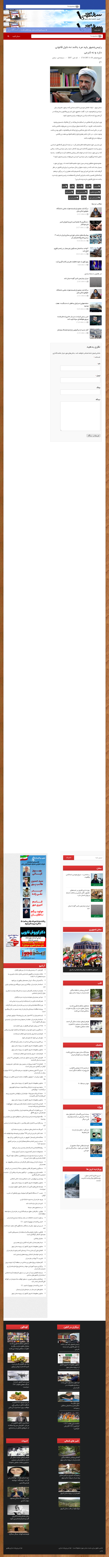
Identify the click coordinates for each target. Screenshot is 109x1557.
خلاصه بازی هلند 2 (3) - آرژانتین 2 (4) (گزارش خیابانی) (71, 1425)
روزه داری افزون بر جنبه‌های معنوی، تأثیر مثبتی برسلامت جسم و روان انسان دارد (78, 892)
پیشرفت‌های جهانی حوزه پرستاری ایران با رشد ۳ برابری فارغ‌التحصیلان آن (71, 236)
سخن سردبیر (97, 884)
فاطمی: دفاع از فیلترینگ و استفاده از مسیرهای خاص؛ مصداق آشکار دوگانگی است (26, 1233)
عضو (64, 186)
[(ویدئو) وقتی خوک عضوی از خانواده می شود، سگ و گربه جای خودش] (96, 1149)
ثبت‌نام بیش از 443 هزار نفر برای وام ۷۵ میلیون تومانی (25, 1015)
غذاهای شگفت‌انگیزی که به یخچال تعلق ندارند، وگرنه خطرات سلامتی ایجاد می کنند (77, 1008)
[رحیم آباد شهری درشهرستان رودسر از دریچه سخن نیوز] (69, 1469)
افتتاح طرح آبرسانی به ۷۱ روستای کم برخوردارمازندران (25, 1250)
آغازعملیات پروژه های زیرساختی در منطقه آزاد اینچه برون (24, 1262)
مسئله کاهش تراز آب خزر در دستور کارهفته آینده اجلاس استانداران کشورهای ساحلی (25, 1274)
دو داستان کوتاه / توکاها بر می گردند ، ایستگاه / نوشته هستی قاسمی (18, 1480)
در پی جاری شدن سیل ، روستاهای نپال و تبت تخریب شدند (40, 29)
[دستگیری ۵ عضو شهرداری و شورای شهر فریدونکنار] (96, 226)
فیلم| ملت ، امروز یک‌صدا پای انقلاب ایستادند (28, 1053)
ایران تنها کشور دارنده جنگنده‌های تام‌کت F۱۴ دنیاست (21, 1384)
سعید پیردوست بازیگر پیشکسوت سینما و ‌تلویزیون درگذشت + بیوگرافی (27, 1088)
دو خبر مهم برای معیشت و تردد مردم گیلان (28, 997)
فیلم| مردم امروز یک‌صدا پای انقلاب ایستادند (28, 1033)
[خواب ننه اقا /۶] (96, 1087)
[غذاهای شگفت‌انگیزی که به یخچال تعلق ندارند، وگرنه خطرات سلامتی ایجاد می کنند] (96, 1010)
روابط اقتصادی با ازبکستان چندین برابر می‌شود (27, 1147)
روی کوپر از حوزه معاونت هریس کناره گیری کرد (72, 261)
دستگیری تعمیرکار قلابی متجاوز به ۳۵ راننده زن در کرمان (24, 1168)
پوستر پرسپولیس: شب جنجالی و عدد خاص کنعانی (26, 1178)
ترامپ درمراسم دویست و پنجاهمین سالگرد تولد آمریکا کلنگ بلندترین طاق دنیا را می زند (26, 1157)
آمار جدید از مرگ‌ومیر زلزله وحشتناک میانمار (72, 330)
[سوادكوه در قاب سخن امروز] (69, 1502)
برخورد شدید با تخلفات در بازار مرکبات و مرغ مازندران (25, 1217)
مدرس (96, 186)
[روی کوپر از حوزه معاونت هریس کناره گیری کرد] (96, 265)
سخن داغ (97, 916)
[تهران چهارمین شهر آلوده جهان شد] (96, 282)
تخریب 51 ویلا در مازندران (34, 1258)
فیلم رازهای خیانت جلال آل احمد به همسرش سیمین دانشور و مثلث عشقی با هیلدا (77, 1024)
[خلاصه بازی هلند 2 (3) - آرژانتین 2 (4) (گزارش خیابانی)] (68, 1417)
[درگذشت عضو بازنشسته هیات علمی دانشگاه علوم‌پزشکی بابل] (96, 212)
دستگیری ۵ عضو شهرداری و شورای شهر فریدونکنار (74, 223)
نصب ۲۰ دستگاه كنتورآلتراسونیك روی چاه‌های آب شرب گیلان (26, 1194)
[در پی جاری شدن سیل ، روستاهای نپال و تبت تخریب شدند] (72, 1197)
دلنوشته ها (96, 1139)
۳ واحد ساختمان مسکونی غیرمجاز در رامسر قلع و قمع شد (71, 249)
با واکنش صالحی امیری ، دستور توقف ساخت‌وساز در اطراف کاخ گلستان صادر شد (25, 1280)
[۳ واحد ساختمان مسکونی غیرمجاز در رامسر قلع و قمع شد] (96, 252)
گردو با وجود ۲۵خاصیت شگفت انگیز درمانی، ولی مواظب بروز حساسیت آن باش (18, 1404)
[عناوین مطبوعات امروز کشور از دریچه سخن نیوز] (68, 1358)
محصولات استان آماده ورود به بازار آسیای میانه (27, 1151)
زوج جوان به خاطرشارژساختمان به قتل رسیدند (70, 1405)
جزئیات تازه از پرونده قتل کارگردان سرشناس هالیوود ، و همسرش (25, 1163)
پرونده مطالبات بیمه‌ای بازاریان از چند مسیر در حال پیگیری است (25, 1010)
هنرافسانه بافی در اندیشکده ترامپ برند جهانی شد (26, 1001)
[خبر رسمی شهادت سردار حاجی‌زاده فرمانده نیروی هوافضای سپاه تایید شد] (96, 320)
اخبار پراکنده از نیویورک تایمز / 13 (32, 1221)
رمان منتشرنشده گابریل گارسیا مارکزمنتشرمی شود (19, 1517)
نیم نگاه (96, 1062)
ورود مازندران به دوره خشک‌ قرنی (31, 1199)
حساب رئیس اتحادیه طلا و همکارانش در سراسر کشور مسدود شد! (26, 1142)
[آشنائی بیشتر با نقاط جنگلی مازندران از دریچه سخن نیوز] (96, 994)
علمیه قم (69, 192)
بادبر (7, 1548)
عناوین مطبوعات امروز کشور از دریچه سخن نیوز (27, 1045)
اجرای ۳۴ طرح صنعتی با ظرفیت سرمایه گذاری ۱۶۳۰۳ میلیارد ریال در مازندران (24, 1071)
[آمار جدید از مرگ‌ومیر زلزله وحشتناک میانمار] (96, 334)
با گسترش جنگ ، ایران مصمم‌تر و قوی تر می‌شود (27, 980)
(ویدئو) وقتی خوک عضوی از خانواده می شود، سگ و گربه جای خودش (77, 1147)
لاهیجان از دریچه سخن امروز (70, 1493)
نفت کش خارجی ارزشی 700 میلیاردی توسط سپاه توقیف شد (23, 1133)
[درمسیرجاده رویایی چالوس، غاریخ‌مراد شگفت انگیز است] (96, 1072)
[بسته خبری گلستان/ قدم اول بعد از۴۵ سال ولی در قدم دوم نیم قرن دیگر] (96, 1118)
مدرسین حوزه (80, 192)
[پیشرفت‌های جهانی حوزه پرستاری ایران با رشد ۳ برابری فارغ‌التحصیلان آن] (96, 239)
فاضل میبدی (73, 197)
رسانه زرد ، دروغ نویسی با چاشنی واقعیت (78, 876)
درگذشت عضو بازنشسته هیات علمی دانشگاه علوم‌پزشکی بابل (72, 210)
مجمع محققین (94, 192)
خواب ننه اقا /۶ (83, 1083)
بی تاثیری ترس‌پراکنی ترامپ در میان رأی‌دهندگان (26, 1041)
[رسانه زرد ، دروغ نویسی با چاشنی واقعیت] (97, 878)
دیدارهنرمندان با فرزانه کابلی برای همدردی (28, 1242)
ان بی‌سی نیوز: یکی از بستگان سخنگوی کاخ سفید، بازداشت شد (24, 1227)
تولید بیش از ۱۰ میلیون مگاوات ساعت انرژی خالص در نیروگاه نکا (24, 1078)
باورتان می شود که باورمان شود (32, 1037)
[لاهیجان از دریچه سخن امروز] (69, 1487)
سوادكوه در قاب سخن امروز (70, 1508)
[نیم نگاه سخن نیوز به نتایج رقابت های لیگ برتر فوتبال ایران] (96, 1056)
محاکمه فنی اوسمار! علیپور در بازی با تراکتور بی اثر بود (25, 1137)
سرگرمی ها (96, 1155)
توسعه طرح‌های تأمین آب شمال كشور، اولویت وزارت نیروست (27, 1188)
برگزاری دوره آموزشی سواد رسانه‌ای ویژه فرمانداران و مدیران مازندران (26, 1267)
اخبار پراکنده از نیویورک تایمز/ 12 (32, 1285)
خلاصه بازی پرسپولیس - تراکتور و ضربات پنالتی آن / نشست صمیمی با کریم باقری (24, 1173)
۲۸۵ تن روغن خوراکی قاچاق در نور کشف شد (28, 1025)
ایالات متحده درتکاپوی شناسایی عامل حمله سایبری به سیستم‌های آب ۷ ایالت (26, 975)
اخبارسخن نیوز (93, 197)
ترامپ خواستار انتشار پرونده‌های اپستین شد (28, 1254)
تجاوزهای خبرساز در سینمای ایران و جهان (29, 1289)
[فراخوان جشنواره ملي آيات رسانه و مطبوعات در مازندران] (68, 1376)
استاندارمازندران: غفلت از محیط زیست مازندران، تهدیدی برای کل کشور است (25, 1020)
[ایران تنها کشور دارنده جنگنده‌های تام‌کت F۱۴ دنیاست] (18, 1376)
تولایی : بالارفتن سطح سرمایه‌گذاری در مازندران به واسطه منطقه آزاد (25, 1212)
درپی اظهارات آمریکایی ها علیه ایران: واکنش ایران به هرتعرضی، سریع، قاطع (26, 1111)
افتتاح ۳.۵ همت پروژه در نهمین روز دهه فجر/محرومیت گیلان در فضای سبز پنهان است (25, 1065)
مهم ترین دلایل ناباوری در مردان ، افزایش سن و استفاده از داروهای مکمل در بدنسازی (18, 1425)
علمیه (79, 186)
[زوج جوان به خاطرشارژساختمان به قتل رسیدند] (68, 1397)
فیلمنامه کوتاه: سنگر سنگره (19, 1534)
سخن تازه (97, 900)
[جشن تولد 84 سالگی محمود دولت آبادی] (18, 1492)
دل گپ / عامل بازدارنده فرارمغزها (80, 1131)
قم (71, 186)
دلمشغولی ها (96, 1077)
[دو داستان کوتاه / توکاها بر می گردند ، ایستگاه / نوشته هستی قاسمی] (18, 1471)
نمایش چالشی (38, 1238)
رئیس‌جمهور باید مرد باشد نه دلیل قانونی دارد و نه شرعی (69, 1346)
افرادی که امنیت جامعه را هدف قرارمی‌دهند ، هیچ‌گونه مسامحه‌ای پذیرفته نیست (26, 1105)
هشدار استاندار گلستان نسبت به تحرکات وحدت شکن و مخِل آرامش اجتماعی (25, 992)
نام (98, 363)
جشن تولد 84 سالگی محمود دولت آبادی (19, 1499)
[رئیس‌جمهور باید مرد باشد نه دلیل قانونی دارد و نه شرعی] (68, 1338)
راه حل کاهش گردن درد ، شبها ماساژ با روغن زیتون (20, 1365)
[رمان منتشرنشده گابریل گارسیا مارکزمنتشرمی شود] (18, 1510)
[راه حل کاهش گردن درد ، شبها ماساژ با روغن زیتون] (18, 1358)
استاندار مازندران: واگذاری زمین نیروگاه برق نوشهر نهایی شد (25, 985)
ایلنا (83, 197)
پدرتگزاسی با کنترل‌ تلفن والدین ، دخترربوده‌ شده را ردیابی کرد (24, 1124)
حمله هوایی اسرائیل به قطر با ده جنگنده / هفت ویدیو (72, 304)
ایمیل (97, 375)
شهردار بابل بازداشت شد (34, 1203)
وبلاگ (98, 387)
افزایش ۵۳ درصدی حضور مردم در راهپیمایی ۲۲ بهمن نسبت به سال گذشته (26, 1059)
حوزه (87, 186)
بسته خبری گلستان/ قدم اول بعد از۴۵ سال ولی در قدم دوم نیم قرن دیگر (77, 1116)
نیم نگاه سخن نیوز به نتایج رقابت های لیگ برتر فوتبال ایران (77, 1053)
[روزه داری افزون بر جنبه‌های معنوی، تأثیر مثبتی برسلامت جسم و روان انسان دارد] (97, 894)
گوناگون (96, 1016)
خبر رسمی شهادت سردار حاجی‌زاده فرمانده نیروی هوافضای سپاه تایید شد (72, 318)
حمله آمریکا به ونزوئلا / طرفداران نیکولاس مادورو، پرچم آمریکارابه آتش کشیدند (25, 1095)
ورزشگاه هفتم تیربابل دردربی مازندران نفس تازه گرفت (24, 1005)
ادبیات (96, 1031)
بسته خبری (96, 1124)
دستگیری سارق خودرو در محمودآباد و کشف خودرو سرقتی (23, 1029)
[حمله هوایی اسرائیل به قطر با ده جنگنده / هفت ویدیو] (96, 307)
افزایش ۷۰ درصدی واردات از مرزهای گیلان (29, 970)
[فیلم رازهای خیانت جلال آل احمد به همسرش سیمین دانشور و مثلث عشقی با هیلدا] (96, 1025)
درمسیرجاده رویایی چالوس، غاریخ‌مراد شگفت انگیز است (79, 1069)
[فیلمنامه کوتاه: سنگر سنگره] (18, 1528)
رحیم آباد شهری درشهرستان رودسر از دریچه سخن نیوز (69, 1476)
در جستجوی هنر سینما (35, 1207)
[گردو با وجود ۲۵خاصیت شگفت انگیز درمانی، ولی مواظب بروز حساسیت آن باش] (18, 1396)
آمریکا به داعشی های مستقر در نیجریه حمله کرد (27, 1129)
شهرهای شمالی (96, 1000)
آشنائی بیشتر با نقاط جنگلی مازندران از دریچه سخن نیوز (79, 991)
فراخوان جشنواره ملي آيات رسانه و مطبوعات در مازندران (70, 1385)
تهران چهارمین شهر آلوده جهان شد (76, 278)
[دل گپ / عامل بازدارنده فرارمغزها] (96, 1134)
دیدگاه (98, 399)
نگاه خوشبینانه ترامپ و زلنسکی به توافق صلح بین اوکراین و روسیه (24, 1118)
